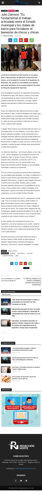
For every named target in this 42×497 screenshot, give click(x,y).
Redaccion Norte (12, 251)
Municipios (11, 10)
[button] (39, 2)
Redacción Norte (8, 35)
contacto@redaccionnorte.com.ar (25, 468)
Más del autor (6, 294)
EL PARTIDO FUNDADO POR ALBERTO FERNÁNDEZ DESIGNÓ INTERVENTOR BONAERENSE (32, 282)
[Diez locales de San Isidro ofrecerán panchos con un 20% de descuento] (6, 379)
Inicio (2, 7)
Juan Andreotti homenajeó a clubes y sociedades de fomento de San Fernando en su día (25, 302)
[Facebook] (16, 481)
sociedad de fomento (7, 255)
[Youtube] (26, 481)
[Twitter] (21, 481)
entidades (12, 253)
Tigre (17, 10)
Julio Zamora (21, 253)
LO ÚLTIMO (4, 10)
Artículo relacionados (8, 292)
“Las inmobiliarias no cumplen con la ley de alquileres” (10, 280)
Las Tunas (29, 253)
